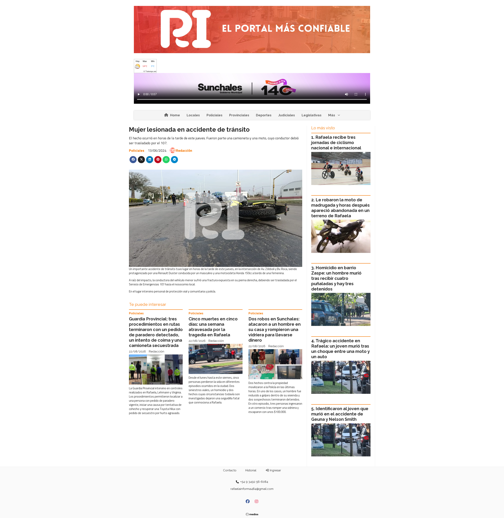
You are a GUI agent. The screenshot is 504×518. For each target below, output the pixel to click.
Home (175, 115)
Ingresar (275, 470)
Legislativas (311, 115)
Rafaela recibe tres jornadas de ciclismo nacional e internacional (336, 142)
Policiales (214, 115)
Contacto (229, 470)
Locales (193, 115)
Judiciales (286, 115)
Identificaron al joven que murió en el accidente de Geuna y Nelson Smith (339, 414)
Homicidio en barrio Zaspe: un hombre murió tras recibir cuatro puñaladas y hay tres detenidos (336, 278)
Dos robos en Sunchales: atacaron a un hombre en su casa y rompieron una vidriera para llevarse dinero (274, 329)
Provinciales (239, 115)
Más (331, 115)
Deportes (263, 115)
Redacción (184, 150)
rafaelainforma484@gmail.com (252, 489)
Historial (250, 470)
